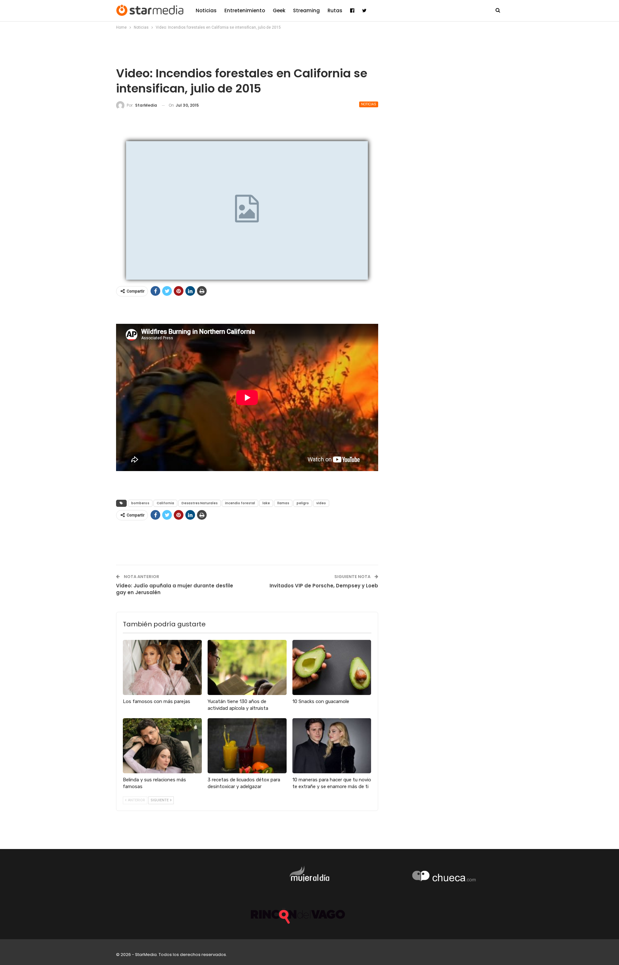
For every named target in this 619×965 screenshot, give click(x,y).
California (165, 503)
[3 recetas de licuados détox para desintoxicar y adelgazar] (247, 745)
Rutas (335, 10)
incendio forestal (240, 503)
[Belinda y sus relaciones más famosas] (162, 745)
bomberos (140, 503)
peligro (303, 503)
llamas (283, 503)
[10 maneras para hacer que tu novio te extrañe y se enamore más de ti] (331, 745)
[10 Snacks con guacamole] (331, 667)
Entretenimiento (244, 10)
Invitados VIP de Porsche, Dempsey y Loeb (324, 585)
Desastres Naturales (200, 503)
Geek (279, 10)
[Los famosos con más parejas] (162, 667)
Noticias (206, 10)
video (321, 503)
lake (266, 503)
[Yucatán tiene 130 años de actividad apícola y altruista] (247, 667)
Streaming (306, 10)
